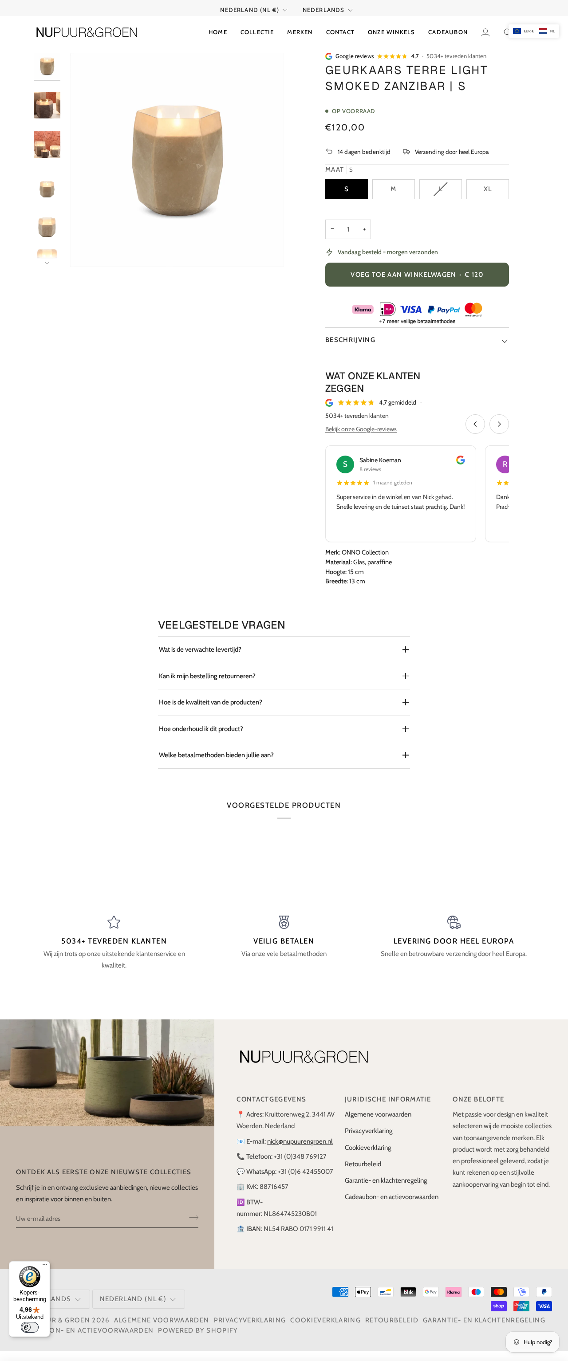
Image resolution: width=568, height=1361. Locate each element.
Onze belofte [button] (478, 1099)
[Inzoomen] (87, 250)
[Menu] (44, 1266)
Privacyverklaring (368, 1131)
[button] (257, 32)
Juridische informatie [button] (388, 1099)
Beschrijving (350, 340)
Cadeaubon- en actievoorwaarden (391, 1197)
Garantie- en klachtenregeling (386, 1180)
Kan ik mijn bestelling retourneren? (207, 676)
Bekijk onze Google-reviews (361, 429)
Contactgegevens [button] (271, 1099)
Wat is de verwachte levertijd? (200, 649)
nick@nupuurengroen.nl (300, 1141)
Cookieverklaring (368, 1148)
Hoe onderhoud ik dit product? (201, 729)
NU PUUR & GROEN (57, 1320)
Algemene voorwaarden (378, 1114)
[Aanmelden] (191, 1217)
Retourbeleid (363, 1164)
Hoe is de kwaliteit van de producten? (210, 702)
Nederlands (324, 9)
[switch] (30, 1327)
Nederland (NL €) (249, 9)
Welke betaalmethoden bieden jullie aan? (216, 755)
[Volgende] (499, 424)
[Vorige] (475, 424)
